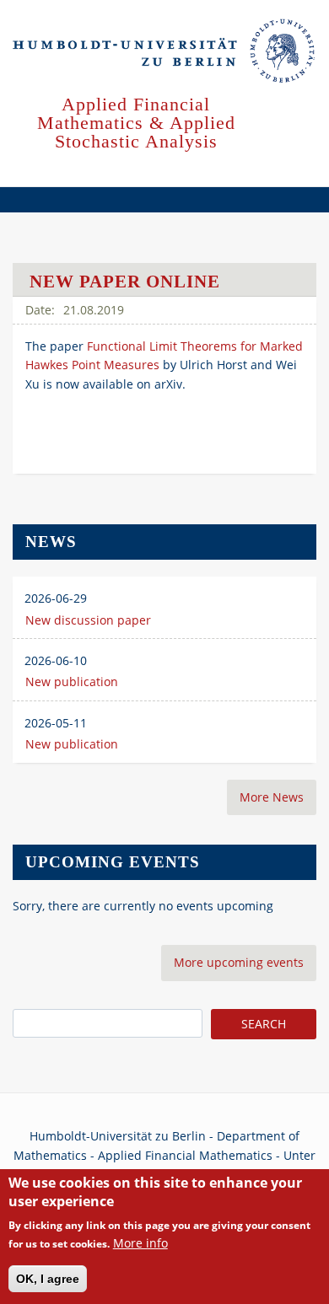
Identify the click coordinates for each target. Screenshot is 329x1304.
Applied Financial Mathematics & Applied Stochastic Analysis (136, 123)
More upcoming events (239, 962)
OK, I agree (47, 1278)
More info (140, 1243)
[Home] (164, 51)
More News (272, 797)
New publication (71, 681)
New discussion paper (88, 620)
